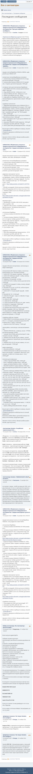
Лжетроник (16, 480)
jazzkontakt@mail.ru (8, 410)
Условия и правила (16, 769)
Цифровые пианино (9, 716)
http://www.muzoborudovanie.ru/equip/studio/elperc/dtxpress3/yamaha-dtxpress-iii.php (16, 539)
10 (19, 21)
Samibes (15, 32)
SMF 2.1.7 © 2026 (12, 770)
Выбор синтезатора (8, 626)
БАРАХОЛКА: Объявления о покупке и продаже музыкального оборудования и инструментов (15, 27)
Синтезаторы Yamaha (9, 428)
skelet (14, 68)
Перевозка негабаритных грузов (12, 37)
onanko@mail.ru (7, 130)
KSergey (15, 719)
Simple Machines (20, 770)
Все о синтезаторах (10, 5)
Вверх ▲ (24, 769)
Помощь (9, 769)
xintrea (15, 431)
